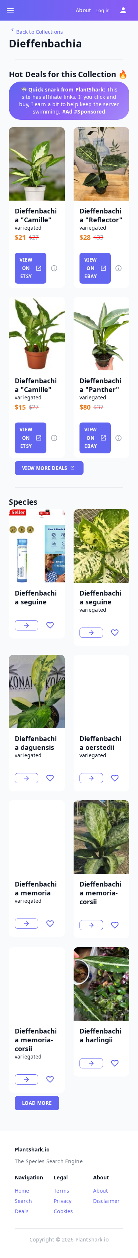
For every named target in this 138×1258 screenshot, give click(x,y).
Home (22, 1190)
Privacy (62, 1200)
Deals (22, 1211)
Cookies (63, 1211)
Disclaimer (106, 1200)
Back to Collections (39, 31)
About (83, 10)
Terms (61, 1190)
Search (23, 1200)
